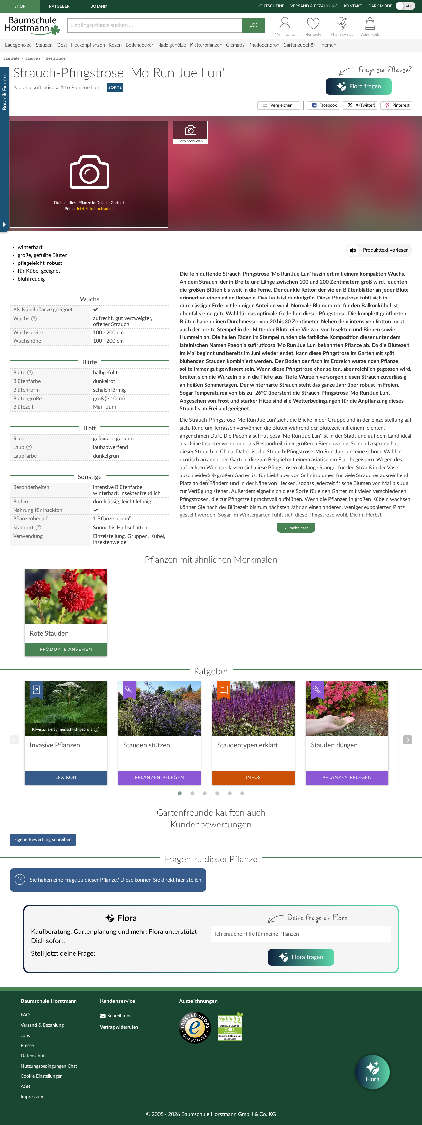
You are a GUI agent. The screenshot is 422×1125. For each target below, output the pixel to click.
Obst (62, 45)
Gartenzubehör (299, 45)
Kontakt (353, 6)
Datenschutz (33, 1056)
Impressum (32, 1097)
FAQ (25, 1015)
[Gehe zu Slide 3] (204, 793)
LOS (253, 25)
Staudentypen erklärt (247, 745)
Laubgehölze (18, 45)
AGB (25, 1086)
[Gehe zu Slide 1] (179, 793)
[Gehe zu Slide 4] (217, 793)
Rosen (115, 45)
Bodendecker (139, 45)
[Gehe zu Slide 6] (242, 793)
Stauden (44, 45)
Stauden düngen (334, 745)
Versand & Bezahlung (314, 6)
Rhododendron (263, 45)
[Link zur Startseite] (33, 25)
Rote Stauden (49, 633)
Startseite (11, 58)
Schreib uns (119, 1016)
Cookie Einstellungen (42, 1076)
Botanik (98, 6)
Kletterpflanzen (206, 45)
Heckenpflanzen (88, 45)
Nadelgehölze (171, 45)
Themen (327, 45)
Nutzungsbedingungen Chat (49, 1066)
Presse (27, 1045)
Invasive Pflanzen (55, 745)
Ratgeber (59, 6)
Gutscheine (271, 6)
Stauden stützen (146, 745)
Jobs (25, 1035)
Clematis (235, 45)
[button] (278, 105)
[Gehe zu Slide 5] (230, 793)
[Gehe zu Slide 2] (192, 793)
